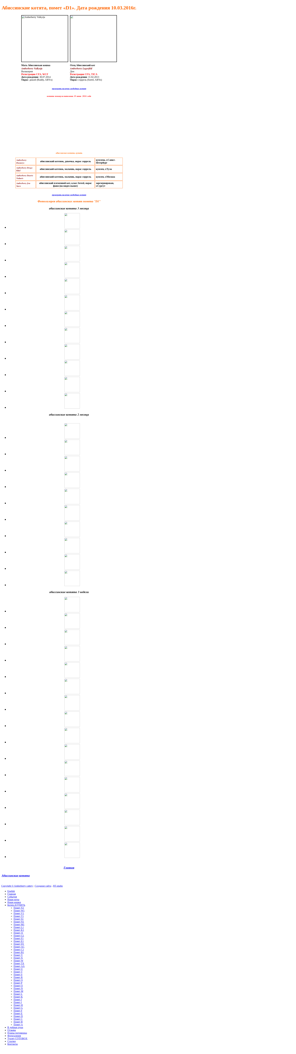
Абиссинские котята (16, 875)
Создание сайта (43, 886)
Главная (69, 868)
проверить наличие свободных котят (69, 88)
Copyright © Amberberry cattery (17, 886)
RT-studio (58, 886)
